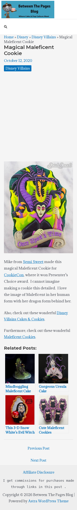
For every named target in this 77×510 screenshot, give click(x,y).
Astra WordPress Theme (48, 501)
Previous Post (39, 448)
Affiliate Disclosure (38, 472)
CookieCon (14, 274)
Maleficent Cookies (19, 337)
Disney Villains (44, 37)
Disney (22, 37)
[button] (6, 26)
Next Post (38, 460)
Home (9, 37)
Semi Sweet (33, 261)
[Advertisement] (38, 116)
